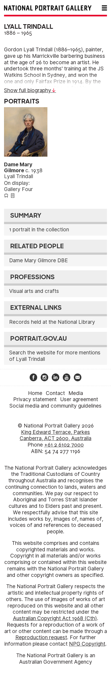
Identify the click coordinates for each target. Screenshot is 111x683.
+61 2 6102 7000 (64, 445)
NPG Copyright (87, 644)
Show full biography (27, 90)
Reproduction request (41, 637)
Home (35, 393)
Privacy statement (35, 399)
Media (75, 393)
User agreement (79, 399)
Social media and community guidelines (55, 406)
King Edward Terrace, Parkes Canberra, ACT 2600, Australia (55, 435)
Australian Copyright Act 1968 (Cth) (55, 618)
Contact (55, 393)
